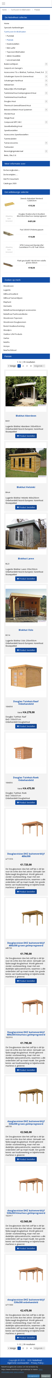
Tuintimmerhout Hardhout (15, 97)
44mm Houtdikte (14, 56)
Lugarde (7, 290)
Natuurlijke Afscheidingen (15, 89)
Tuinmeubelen (10, 138)
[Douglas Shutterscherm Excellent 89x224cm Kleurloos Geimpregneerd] (9, 218)
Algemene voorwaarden (18, 1363)
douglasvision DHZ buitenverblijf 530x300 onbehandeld (26, 1301)
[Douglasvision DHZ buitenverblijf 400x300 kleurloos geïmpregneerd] (26, 1007)
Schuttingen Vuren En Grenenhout (18, 76)
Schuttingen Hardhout (13, 80)
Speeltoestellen (11, 130)
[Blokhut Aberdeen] (26, 391)
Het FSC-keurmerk (11, 179)
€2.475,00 (26, 1310)
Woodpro (7, 330)
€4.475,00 (29, 788)
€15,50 (31, 205)
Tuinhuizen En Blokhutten (15, 31)
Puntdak (10, 36)
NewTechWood (9, 350)
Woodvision (8, 286)
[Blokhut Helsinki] (26, 462)
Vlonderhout (9, 114)
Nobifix (6, 342)
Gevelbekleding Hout (13, 126)
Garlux (6, 338)
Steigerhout (9, 118)
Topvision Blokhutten (16, 52)
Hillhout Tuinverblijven (12, 298)
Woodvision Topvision (12, 318)
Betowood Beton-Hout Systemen (18, 109)
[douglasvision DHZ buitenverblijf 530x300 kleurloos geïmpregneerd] (26, 1186)
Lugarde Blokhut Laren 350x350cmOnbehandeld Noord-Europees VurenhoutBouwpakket (24, 572)
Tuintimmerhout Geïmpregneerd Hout (20, 93)
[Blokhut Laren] (26, 534)
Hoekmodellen (13, 44)
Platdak (10, 40)
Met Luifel (11, 48)
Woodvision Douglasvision (14, 322)
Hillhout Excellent (10, 294)
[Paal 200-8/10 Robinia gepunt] (9, 234)
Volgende (38, 366)
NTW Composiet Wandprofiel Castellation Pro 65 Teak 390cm (31, 246)
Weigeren (46, 1376)
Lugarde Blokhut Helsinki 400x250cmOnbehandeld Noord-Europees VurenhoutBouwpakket (24, 500)
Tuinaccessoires (11, 143)
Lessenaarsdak (13, 60)
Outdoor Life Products (12, 334)
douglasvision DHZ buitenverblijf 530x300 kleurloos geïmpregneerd (26, 1212)
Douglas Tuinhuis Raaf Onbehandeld (26, 703)
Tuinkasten (9, 147)
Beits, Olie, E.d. (10, 155)
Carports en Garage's (13, 68)
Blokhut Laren (26, 558)
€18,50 (31, 267)
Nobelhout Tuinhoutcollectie (15, 314)
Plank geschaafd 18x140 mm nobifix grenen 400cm (31, 261)
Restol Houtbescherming (13, 326)
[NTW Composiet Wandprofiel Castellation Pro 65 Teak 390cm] (9, 249)
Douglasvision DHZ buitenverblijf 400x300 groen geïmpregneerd (26, 944)
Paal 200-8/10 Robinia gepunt (31, 229)
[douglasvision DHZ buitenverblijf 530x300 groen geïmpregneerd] (26, 1096)
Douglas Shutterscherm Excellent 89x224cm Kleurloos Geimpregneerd (31, 215)
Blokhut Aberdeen (26, 415)
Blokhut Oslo (26, 629)
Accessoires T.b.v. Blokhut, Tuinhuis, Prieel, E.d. (24, 72)
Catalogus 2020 (9, 183)
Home (6, 23)
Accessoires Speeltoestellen (16, 134)
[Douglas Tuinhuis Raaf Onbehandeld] (26, 677)
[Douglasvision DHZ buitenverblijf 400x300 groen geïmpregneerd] (26, 918)
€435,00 (31, 221)
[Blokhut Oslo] (26, 605)
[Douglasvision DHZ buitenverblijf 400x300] (26, 829)
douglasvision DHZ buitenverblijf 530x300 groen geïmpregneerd (26, 1122)
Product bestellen (27, 436)
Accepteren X (33, 1376)
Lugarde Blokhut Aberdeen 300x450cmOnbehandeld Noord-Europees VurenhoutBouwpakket (24, 429)
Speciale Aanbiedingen (14, 27)
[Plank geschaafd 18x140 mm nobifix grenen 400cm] (9, 265)
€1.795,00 (26, 953)
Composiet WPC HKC (13, 122)
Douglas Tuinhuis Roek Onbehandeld (26, 779)
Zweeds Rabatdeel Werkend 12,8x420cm (31, 199)
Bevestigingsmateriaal (13, 151)
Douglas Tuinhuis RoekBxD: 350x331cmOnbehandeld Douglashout (18, 796)
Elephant (7, 302)
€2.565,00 (26, 1132)
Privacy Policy (37, 1363)
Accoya (6, 346)
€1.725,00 (26, 864)
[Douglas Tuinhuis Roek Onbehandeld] (26, 753)
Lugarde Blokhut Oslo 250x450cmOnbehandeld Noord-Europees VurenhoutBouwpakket (24, 643)
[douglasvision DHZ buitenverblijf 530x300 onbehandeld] (26, 1275)
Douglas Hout (10, 101)
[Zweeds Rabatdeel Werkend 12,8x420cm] (9, 203)
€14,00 (31, 236)
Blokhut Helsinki (26, 487)
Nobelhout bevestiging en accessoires (19, 310)
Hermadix (7, 306)
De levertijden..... (10, 174)
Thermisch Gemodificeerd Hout (17, 105)
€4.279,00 (29, 712)
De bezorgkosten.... (11, 170)
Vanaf (20, 712)
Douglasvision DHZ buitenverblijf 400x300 (26, 855)
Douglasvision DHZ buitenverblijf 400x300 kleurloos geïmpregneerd (26, 1033)
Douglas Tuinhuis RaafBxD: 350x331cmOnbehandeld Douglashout (18, 719)
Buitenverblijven (11, 64)
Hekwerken (9, 84)
